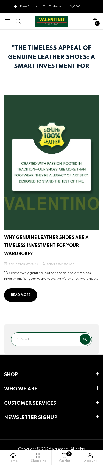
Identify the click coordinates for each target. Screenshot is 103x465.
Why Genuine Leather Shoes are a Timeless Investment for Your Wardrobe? (46, 246)
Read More (20, 295)
